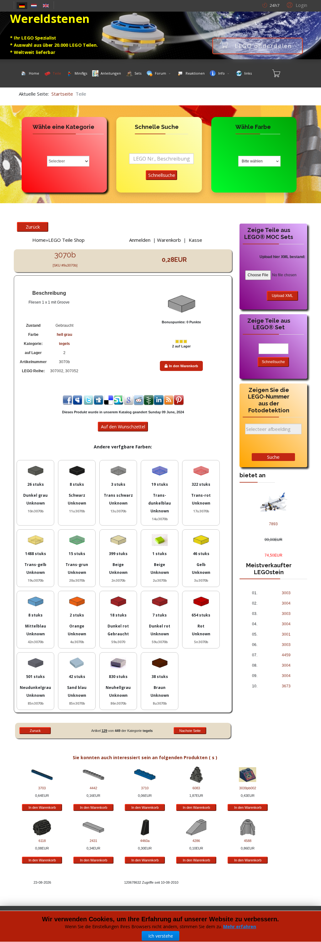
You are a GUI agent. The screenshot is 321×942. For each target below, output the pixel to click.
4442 (93, 788)
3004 (286, 603)
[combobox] (259, 161)
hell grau (64, 334)
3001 (286, 634)
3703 (42, 788)
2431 (93, 841)
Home (39, 240)
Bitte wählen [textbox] (252, 161)
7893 (273, 524)
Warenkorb (169, 240)
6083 (196, 788)
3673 (286, 686)
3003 (286, 593)
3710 (145, 788)
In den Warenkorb (183, 366)
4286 (196, 841)
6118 (42, 841)
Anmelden (139, 240)
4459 (286, 655)
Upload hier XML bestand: (282, 257)
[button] (296, 4)
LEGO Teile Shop (66, 240)
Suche (273, 457)
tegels (64, 343)
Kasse (195, 240)
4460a (145, 841)
